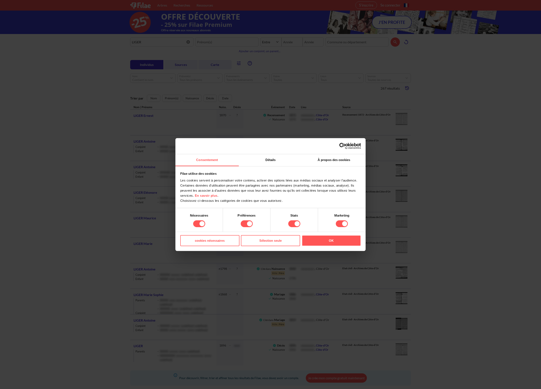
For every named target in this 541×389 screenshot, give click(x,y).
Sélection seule (270, 240)
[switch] (247, 223)
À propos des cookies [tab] (334, 159)
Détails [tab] (270, 159)
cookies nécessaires (210, 240)
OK (331, 240)
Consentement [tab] (207, 159)
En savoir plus (206, 195)
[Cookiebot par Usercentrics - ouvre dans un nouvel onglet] (342, 146)
